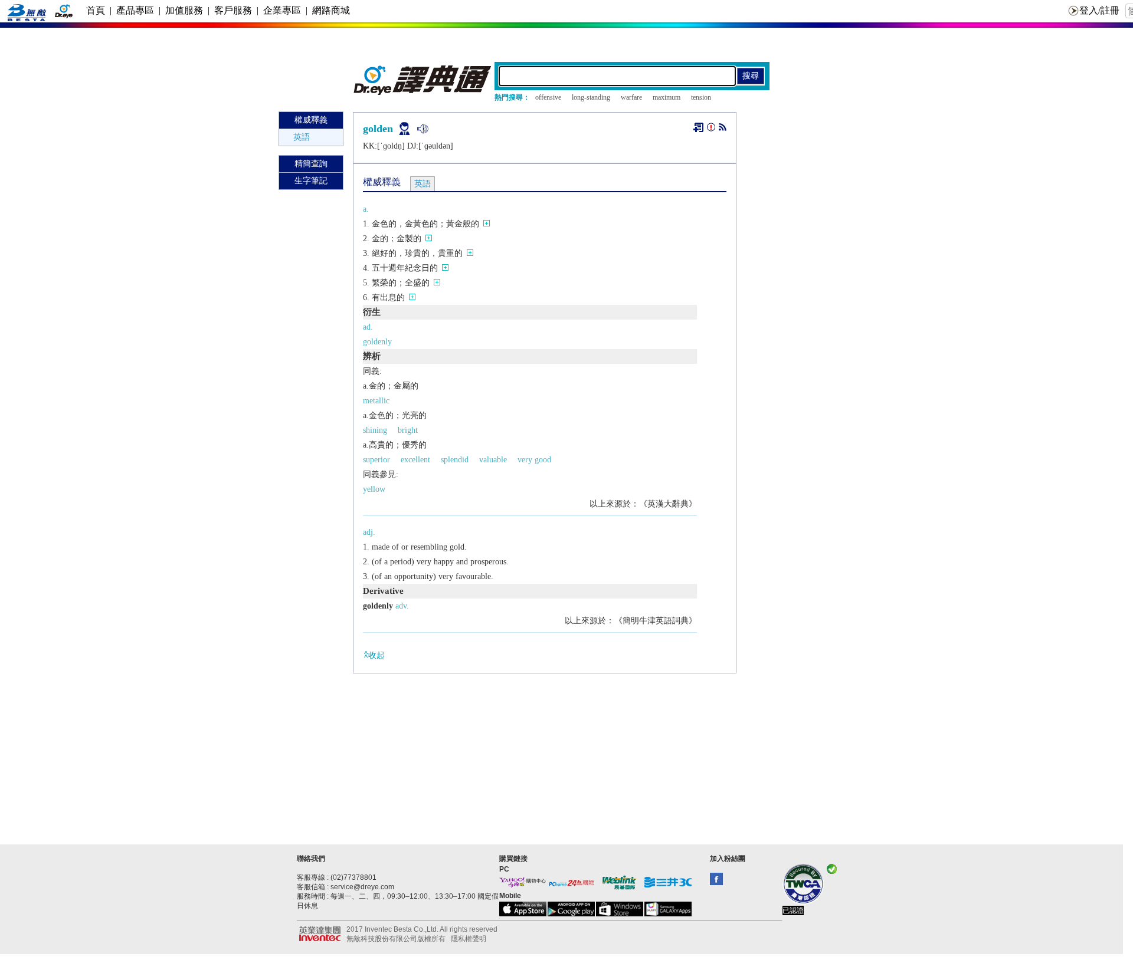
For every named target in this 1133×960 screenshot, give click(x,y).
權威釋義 (311, 120)
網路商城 (331, 10)
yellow (374, 489)
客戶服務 (233, 10)
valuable (493, 459)
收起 (376, 655)
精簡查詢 (311, 163)
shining (375, 430)
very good (534, 459)
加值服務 (184, 10)
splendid (455, 459)
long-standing (591, 97)
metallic (376, 400)
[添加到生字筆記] (698, 127)
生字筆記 (311, 180)
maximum (666, 97)
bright (408, 430)
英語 (301, 137)
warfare (631, 97)
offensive (548, 97)
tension (701, 97)
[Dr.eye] (423, 92)
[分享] (722, 129)
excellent (415, 459)
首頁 (95, 10)
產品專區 (135, 10)
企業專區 (282, 10)
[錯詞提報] (711, 129)
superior (376, 459)
